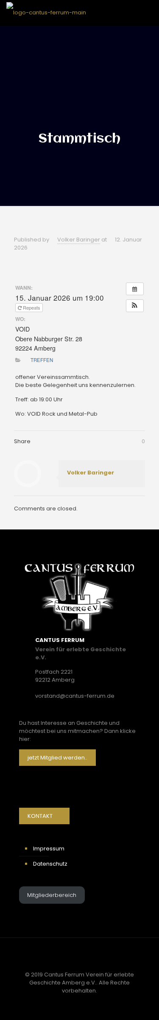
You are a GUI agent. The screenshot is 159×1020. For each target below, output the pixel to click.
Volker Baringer (78, 240)
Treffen (42, 359)
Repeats (31, 307)
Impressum (48, 849)
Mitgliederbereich (51, 895)
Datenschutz (50, 864)
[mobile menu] (147, 12)
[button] (134, 306)
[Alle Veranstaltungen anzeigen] (135, 288)
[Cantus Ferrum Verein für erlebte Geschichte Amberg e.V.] (46, 12)
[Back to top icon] (80, 955)
